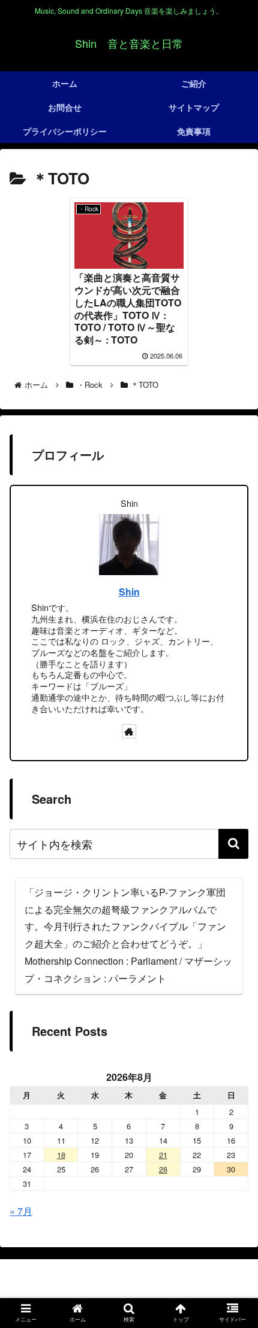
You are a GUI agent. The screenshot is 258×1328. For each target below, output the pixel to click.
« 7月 (21, 1211)
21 (163, 1154)
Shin (129, 591)
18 (61, 1154)
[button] (233, 844)
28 (163, 1169)
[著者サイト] (129, 731)
